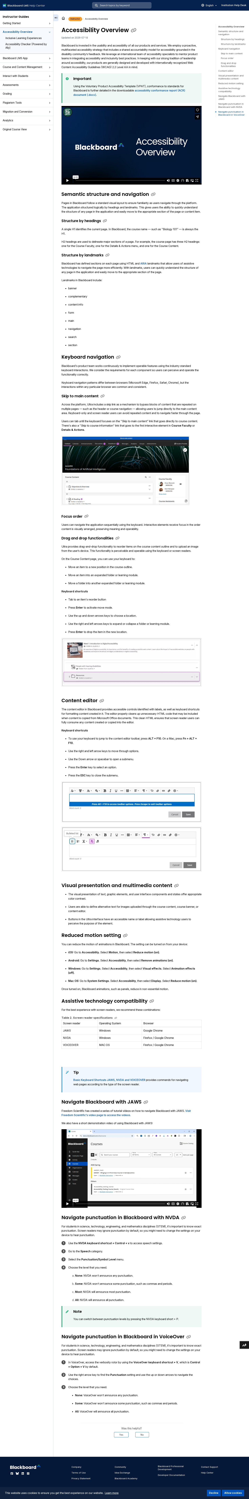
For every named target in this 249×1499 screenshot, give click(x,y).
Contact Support (209, 1467)
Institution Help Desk (233, 5)
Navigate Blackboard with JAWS (231, 97)
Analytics (8, 120)
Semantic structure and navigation (230, 33)
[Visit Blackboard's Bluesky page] (18, 1473)
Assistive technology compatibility (229, 90)
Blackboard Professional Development (171, 1468)
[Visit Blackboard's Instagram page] (28, 1473)
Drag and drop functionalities (228, 64)
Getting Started (11, 23)
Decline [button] (213, 1492)
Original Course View (15, 129)
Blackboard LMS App (15, 58)
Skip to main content (232, 53)
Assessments (11, 85)
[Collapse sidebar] (55, 17)
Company (76, 1467)
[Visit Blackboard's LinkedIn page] (23, 1473)
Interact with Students (15, 76)
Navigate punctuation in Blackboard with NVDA (231, 105)
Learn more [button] (112, 1493)
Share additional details (131, 1447)
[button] (49, 23)
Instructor (75, 19)
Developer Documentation (171, 1475)
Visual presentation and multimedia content (231, 77)
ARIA (143, 263)
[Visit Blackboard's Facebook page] (12, 1473)
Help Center (207, 1472)
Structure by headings (232, 39)
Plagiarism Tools (12, 102)
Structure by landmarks (233, 44)
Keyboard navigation (229, 48)
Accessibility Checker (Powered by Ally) (26, 46)
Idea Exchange (122, 1472)
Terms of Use (78, 1472)
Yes (121, 1434)
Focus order (227, 58)
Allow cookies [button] (233, 1492)
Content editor (226, 70)
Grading (7, 93)
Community (120, 1467)
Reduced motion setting (230, 83)
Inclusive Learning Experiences (23, 38)
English (210, 5)
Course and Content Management (22, 67)
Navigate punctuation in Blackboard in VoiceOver (231, 113)
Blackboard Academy (126, 1478)
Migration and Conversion (17, 111)
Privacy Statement (80, 1478)
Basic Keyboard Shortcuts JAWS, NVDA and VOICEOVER (109, 1080)
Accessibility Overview (18, 31)
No (142, 1434)
